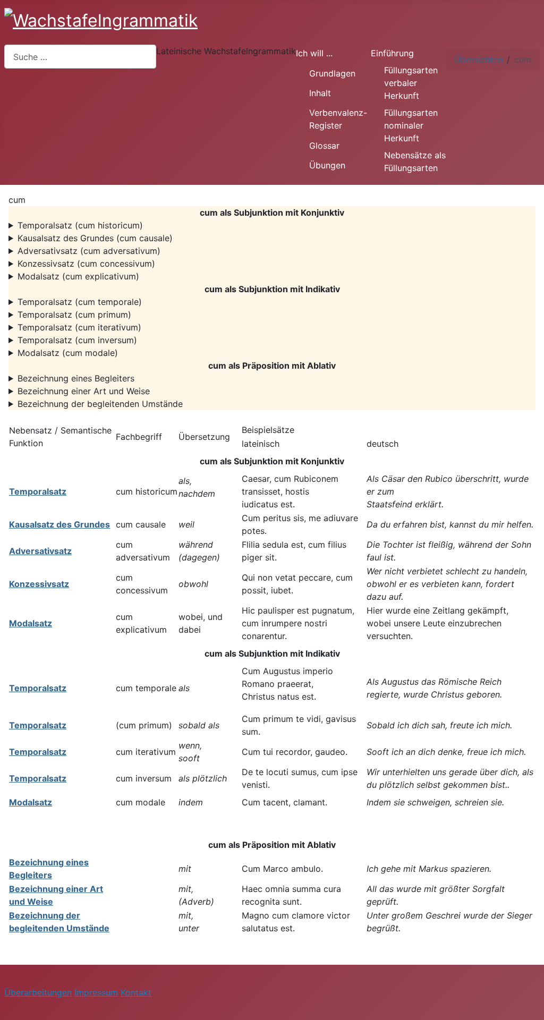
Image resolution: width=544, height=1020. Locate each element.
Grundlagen (332, 73)
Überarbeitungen (38, 992)
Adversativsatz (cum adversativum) (89, 250)
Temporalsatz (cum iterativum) (79, 327)
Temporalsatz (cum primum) (74, 314)
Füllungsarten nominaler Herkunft (411, 125)
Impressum (96, 992)
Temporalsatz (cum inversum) (77, 340)
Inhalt (320, 93)
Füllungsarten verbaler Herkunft (411, 83)
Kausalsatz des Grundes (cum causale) (95, 238)
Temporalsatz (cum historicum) (80, 225)
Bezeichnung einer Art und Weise (84, 391)
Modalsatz (30, 623)
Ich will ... (314, 53)
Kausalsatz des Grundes (59, 524)
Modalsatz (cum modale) (68, 352)
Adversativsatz (40, 551)
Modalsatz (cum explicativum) (78, 276)
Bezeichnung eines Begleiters (76, 378)
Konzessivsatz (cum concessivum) (86, 263)
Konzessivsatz (39, 584)
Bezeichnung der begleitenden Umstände (100, 403)
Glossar (324, 145)
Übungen (327, 165)
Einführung (392, 53)
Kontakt (136, 992)
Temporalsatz (37, 491)
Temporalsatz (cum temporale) (80, 301)
